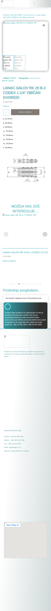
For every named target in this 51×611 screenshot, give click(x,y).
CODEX (11, 81)
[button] (18, 3)
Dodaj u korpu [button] (9, 261)
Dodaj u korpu (25, 112)
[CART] (36, 4)
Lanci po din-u (29, 15)
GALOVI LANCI (16, 15)
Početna (6, 15)
